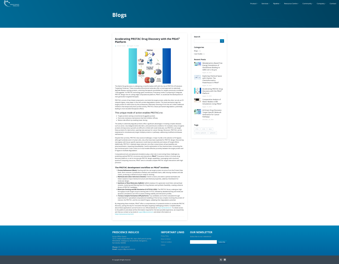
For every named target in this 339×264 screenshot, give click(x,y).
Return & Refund (165, 239)
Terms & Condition (166, 242)
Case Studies (199, 54)
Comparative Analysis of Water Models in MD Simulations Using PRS (212, 101)
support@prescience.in (145, 212)
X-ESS (203, 129)
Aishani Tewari (121, 45)
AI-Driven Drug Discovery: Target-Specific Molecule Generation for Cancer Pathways (212, 113)
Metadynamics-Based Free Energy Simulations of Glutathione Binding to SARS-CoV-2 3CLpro (212, 66)
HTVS (196, 129)
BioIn (210, 129)
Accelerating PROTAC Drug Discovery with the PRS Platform (212, 91)
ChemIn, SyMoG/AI (200, 133)
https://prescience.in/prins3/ (124, 214)
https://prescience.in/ (164, 208)
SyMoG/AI (212, 133)
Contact (333, 3)
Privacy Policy (165, 236)
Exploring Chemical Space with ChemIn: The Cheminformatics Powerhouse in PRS (212, 79)
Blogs (197, 51)
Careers (163, 245)
